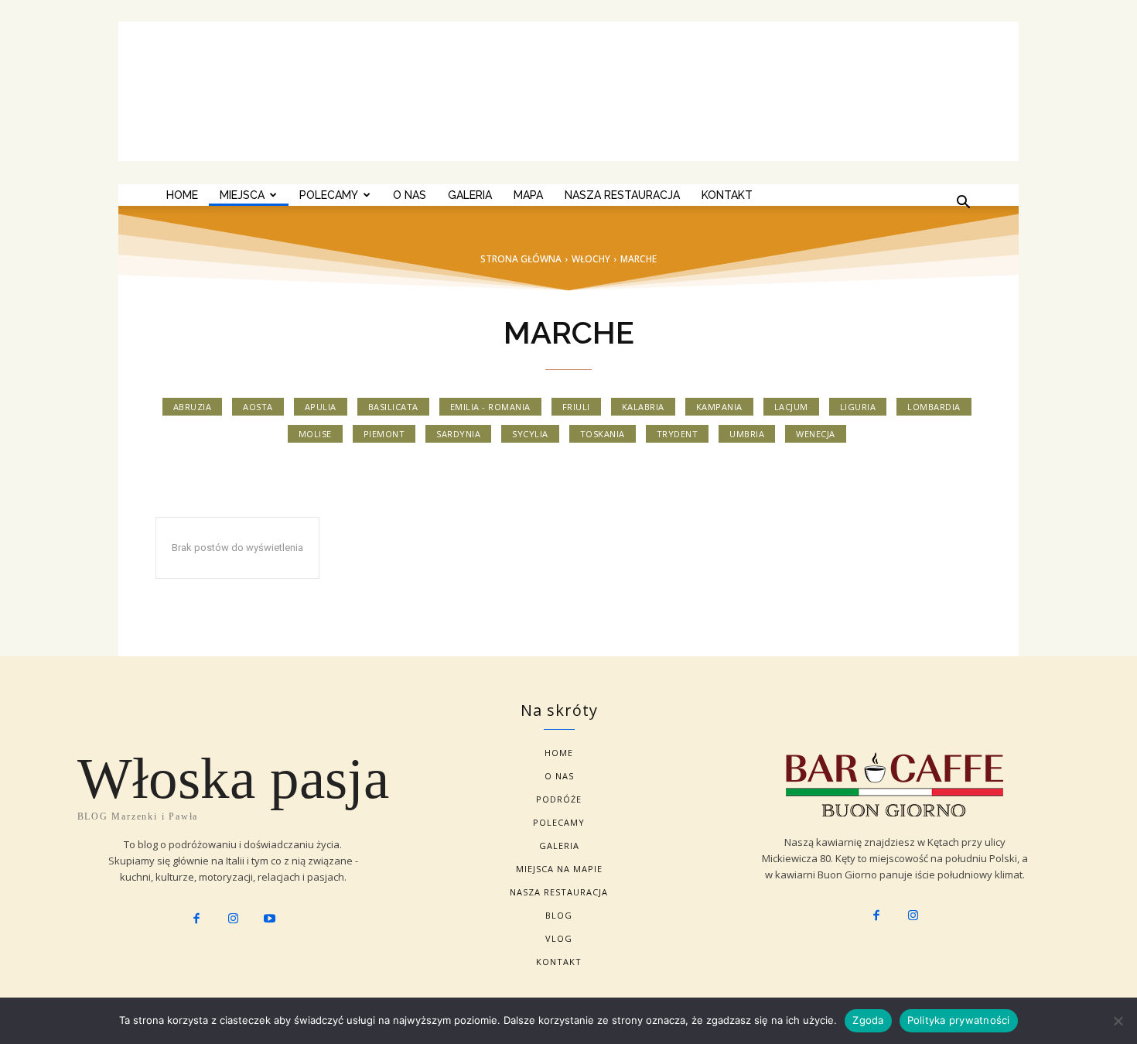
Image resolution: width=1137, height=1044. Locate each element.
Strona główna (521, 258)
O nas (409, 195)
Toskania (602, 434)
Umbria (746, 434)
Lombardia (934, 406)
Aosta (258, 406)
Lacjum (791, 406)
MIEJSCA (242, 195)
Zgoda (867, 1020)
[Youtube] (270, 919)
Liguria (858, 406)
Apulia (320, 406)
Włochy (591, 258)
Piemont (384, 434)
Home (182, 195)
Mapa (528, 195)
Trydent (677, 434)
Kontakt (727, 195)
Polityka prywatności (958, 1020)
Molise (315, 434)
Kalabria (643, 406)
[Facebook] (196, 919)
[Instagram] (233, 919)
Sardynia (458, 434)
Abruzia (192, 406)
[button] (963, 203)
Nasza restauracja (622, 195)
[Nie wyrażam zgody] (1117, 1021)
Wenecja (815, 434)
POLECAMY (328, 195)
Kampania (719, 406)
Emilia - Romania (490, 406)
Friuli (576, 406)
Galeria (470, 195)
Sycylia (530, 434)
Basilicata (393, 406)
